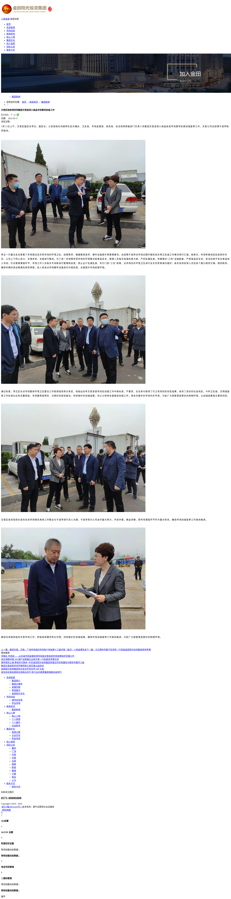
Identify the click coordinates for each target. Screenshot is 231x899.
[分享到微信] (18, 115)
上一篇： (44, 650)
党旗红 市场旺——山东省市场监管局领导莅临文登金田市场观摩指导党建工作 (37, 656)
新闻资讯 (33, 102)
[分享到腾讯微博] (12, 115)
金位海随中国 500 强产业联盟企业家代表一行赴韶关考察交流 (30, 659)
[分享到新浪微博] (15, 115)
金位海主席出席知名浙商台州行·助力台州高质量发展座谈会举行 (31, 672)
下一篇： (119, 650)
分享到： (6, 115)
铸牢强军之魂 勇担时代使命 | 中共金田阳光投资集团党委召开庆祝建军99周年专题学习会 (42, 662)
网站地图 (6, 810)
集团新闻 (45, 102)
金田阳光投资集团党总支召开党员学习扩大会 (22, 669)
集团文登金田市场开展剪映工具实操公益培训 (22, 666)
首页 (8, 24)
